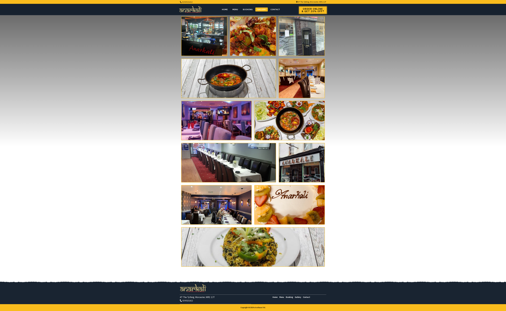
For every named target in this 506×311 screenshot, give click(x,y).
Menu (235, 9)
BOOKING (248, 9)
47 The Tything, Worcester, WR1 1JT (312, 2)
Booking (289, 297)
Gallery (261, 9)
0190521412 (187, 2)
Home (225, 9)
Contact (275, 9)
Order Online (313, 10)
